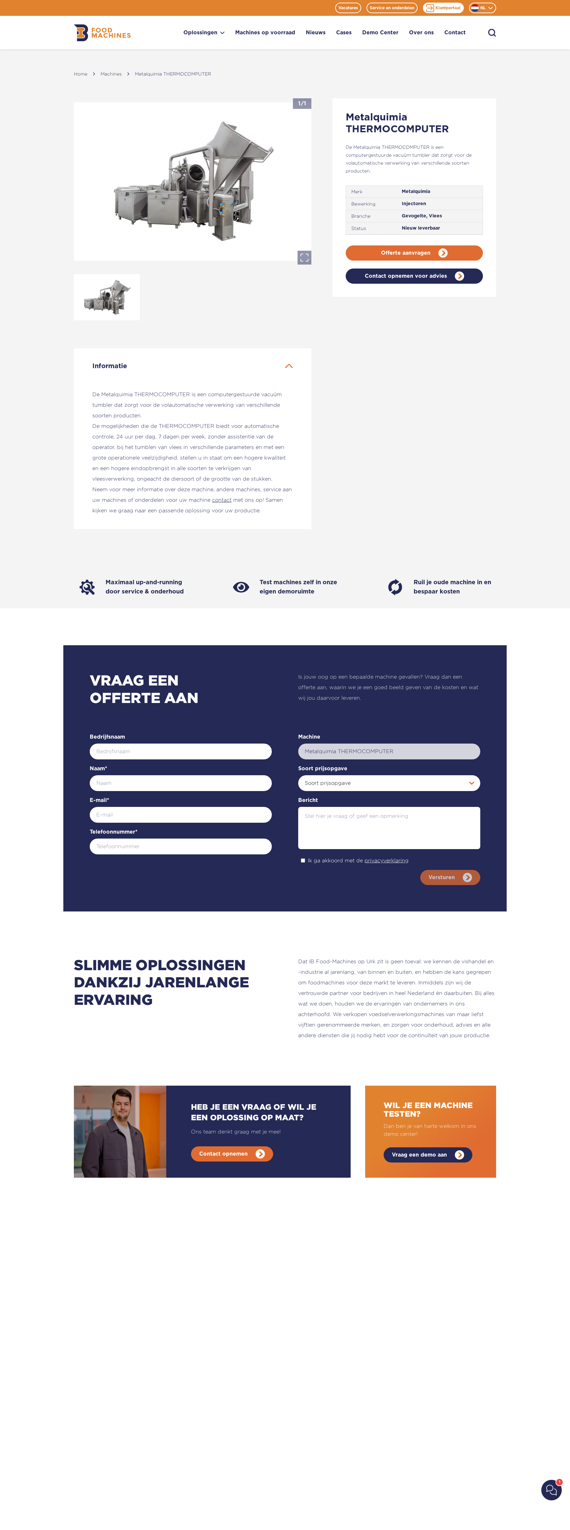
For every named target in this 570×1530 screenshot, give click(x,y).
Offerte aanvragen (405, 253)
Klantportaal (447, 8)
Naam (98, 768)
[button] (192, 181)
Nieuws (316, 32)
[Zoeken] (492, 33)
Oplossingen (200, 32)
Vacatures (348, 8)
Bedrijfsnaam (107, 737)
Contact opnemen (223, 1154)
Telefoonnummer (114, 832)
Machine (309, 737)
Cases (344, 32)
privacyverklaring (386, 860)
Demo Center (380, 32)
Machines (111, 73)
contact (222, 500)
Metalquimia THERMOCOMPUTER (173, 73)
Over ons (421, 32)
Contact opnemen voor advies (406, 276)
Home (80, 73)
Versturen (441, 877)
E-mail (99, 800)
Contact (455, 32)
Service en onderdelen (392, 8)
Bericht (308, 800)
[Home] (102, 32)
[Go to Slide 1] (107, 297)
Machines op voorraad (265, 32)
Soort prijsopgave (322, 768)
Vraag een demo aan (419, 1155)
